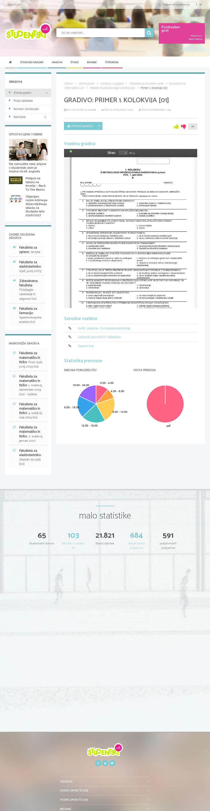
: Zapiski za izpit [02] (30, 457)
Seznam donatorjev (26, 109)
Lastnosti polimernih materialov (99, 337)
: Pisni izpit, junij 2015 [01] (31, 359)
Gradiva (57, 62)
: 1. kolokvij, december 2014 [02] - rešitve (31, 385)
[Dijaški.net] (105, 751)
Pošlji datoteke (23, 100)
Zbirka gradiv (23, 93)
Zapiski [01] (86, 346)
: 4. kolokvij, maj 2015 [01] (31, 410)
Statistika (20, 117)
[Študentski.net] (28, 31)
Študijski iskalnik (31, 62)
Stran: (112, 153)
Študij (75, 62)
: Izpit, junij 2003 (30, 266)
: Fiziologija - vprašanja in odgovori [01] (28, 289)
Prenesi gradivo (82, 126)
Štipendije (112, 62)
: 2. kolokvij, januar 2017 (31, 434)
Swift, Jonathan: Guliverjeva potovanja (104, 328)
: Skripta (29, 250)
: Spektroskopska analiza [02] (30, 315)
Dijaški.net (14, 4)
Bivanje (92, 62)
